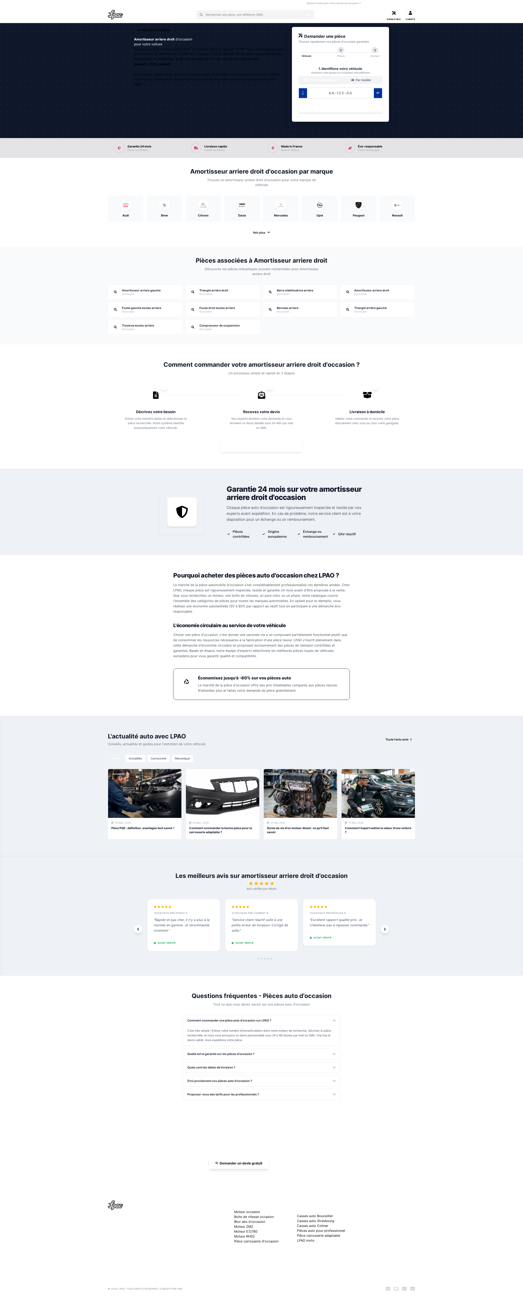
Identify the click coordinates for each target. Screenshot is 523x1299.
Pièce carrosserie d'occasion (256, 1241)
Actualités (135, 758)
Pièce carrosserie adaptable (318, 1235)
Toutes (115, 758)
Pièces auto (114, 3)
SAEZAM (188, 1288)
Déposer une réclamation (389, 1204)
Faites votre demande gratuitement (264, 446)
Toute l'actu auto (397, 739)
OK (308, 14)
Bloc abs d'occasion (249, 1222)
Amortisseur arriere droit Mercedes (210, 79)
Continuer (338, 108)
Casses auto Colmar (312, 1226)
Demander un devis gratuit (241, 1163)
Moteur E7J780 (245, 1231)
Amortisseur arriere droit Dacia (158, 79)
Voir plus (259, 232)
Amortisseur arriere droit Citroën (254, 74)
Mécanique (182, 758)
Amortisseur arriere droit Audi (157, 74)
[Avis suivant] (385, 929)
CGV (363, 1231)
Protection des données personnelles (384, 1238)
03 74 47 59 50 (378, 3)
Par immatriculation (322, 80)
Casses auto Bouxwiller (315, 1216)
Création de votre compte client (381, 1244)
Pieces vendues (135, 3)
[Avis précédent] (138, 929)
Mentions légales (371, 1225)
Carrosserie (158, 758)
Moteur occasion (194, 3)
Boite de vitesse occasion (223, 3)
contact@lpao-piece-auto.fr (131, 1239)
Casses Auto (157, 3)
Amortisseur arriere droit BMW (205, 74)
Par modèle (363, 80)
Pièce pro (174, 3)
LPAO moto (305, 1240)
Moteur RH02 (244, 1236)
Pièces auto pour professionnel (321, 1231)
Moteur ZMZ (243, 1226)
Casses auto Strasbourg (315, 1221)
